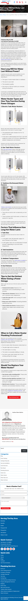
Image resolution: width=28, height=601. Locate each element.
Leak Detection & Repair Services (8, 580)
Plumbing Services (5, 470)
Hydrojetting (3, 578)
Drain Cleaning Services (6, 570)
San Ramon (3, 532)
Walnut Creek (4, 534)
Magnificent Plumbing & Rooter (15, 390)
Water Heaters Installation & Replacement (10, 591)
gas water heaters (8, 149)
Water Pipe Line (4, 477)
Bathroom (3, 568)
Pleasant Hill (4, 527)
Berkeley (3, 520)
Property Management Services (8, 581)
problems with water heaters (7, 339)
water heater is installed (20, 260)
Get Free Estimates (5, 562)
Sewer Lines (3, 585)
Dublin (2, 525)
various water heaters (6, 59)
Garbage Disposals (5, 460)
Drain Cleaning (4, 458)
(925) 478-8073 (5, 439)
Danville (2, 523)
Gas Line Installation (5, 463)
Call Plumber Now (15, 397)
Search (2, 448)
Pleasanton (3, 530)
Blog (2, 456)
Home (1, 14)
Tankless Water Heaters (6, 589)
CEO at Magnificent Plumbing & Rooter (12, 422)
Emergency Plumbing (5, 572)
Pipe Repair (3, 468)
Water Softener (4, 480)
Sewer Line (3, 472)
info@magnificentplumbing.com (11, 546)
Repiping (2, 583)
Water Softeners (4, 593)
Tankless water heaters (6, 207)
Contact (3, 561)
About (2, 557)
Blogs (4, 14)
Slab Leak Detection (5, 587)
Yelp (12, 441)
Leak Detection (4, 465)
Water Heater (4, 475)
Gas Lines (3, 576)
